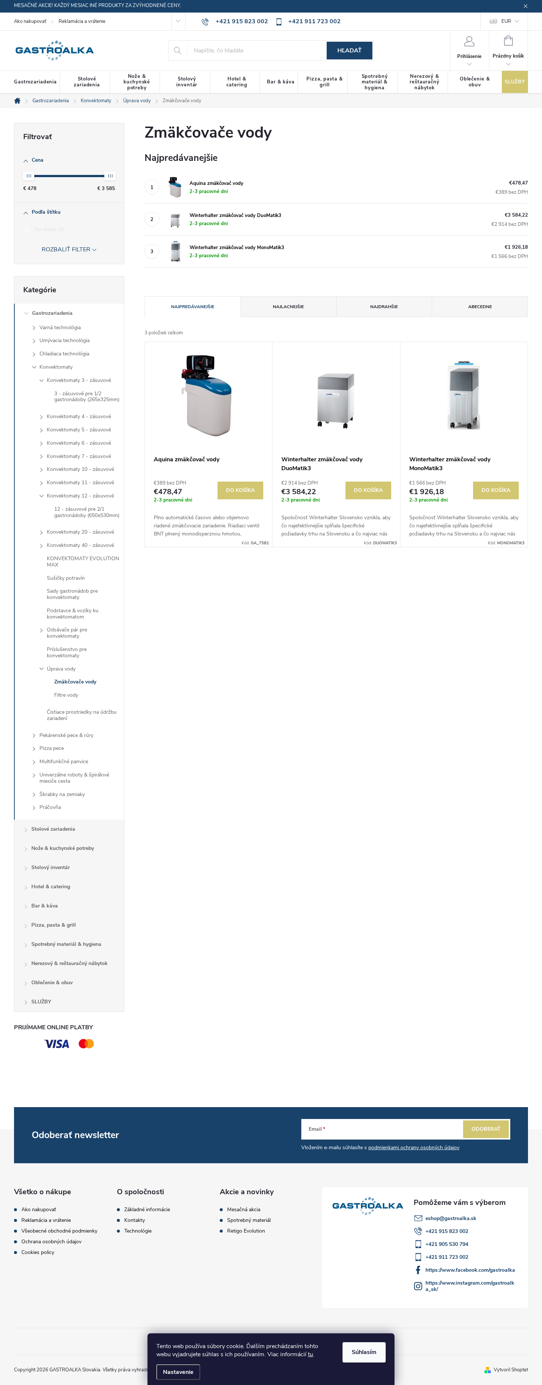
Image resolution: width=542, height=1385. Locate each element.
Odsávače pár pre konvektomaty (67, 633)
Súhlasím (364, 1352)
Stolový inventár (50, 867)
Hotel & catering (50, 886)
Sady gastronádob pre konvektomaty (72, 594)
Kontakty (134, 1220)
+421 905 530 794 (446, 1244)
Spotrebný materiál (249, 1220)
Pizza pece (51, 748)
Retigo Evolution (246, 1231)
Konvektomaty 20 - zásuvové (80, 531)
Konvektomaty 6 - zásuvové (79, 443)
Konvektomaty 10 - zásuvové (80, 469)
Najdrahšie (384, 307)
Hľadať (349, 50)
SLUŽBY (41, 1001)
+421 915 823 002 (446, 1231)
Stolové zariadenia (53, 829)
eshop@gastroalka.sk (450, 1218)
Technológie (138, 1231)
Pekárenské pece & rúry (66, 735)
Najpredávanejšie (192, 307)
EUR (506, 21)
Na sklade (49, 229)
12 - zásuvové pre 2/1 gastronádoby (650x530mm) (86, 512)
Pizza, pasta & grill (53, 924)
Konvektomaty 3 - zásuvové (79, 380)
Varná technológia (60, 327)
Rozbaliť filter (66, 249)
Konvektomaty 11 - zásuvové (80, 482)
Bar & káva (44, 905)
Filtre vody (66, 695)
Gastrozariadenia (52, 313)
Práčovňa (50, 807)
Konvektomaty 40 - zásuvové (80, 545)
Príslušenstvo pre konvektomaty (67, 652)
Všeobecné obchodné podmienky (59, 1230)
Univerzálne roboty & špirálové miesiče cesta (74, 778)
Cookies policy (37, 1252)
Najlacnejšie (288, 307)
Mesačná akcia (243, 1210)
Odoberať (486, 1129)
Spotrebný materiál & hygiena (66, 944)
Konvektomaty (56, 367)
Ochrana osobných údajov (51, 1241)
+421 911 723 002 (446, 1257)
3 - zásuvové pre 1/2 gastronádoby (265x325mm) (86, 396)
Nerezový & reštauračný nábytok (69, 963)
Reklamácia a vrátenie (82, 21)
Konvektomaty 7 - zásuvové (79, 456)
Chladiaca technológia (64, 353)
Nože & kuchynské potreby (62, 848)
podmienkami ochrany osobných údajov (413, 1147)
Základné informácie (147, 1210)
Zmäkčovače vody (75, 681)
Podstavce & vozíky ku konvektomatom (72, 613)
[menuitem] (37, 82)
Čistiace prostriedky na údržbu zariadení (82, 715)
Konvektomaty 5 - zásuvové (79, 429)
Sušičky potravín (66, 578)
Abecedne (480, 307)
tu (310, 1354)
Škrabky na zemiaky (62, 794)
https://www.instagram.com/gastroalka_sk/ (469, 1286)
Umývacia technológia (64, 340)
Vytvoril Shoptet (511, 1370)
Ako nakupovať (30, 21)
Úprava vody (61, 668)
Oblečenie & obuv (52, 982)
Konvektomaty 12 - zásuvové (80, 495)
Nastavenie (178, 1372)
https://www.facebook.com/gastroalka (470, 1270)
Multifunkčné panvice (63, 761)
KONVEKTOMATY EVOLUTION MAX (83, 561)
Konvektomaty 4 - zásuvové (79, 416)
